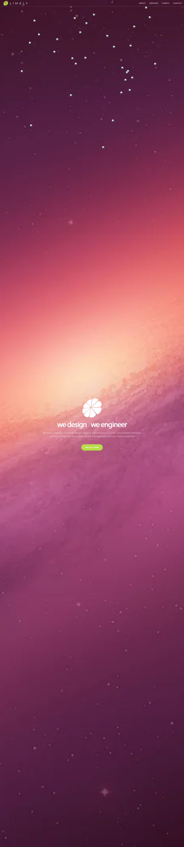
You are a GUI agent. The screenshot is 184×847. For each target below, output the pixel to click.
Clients (165, 3)
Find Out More (92, 447)
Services (153, 3)
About (142, 3)
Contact (177, 3)
